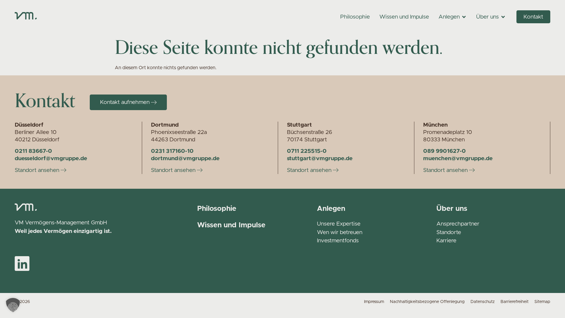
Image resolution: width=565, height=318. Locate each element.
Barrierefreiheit (515, 302)
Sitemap (542, 302)
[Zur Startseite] (26, 16)
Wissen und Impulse (231, 225)
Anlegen (331, 208)
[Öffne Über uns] (503, 17)
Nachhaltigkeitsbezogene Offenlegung (427, 302)
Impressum (374, 302)
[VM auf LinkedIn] (22, 263)
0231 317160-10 (172, 151)
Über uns (451, 208)
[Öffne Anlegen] (464, 17)
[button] (13, 305)
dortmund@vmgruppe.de (185, 158)
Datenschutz (483, 302)
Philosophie (216, 208)
